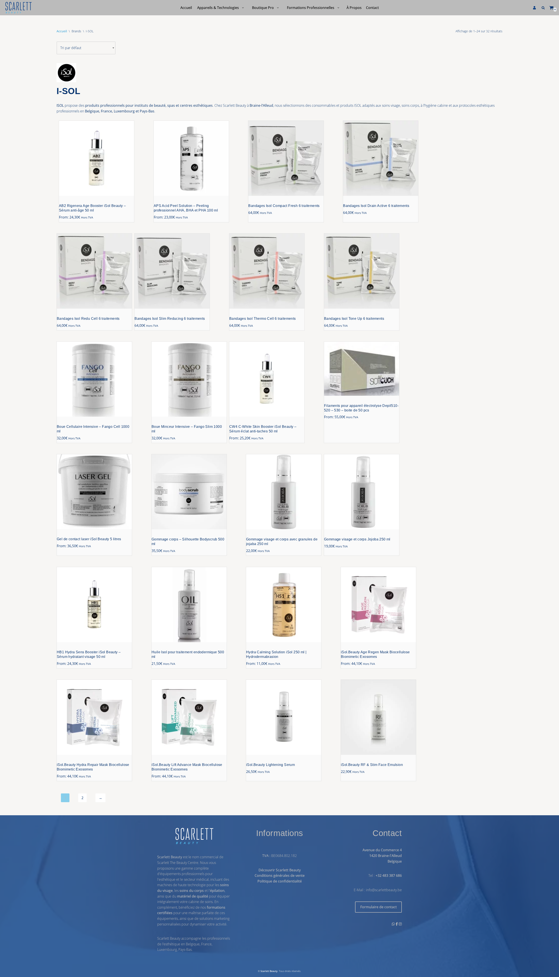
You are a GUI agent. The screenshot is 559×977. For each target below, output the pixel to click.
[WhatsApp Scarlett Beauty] (394, 924)
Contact (372, 7)
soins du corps (191, 890)
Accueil (186, 7)
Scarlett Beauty (269, 971)
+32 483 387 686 (389, 875)
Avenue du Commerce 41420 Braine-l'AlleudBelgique (382, 856)
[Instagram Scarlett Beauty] (400, 924)
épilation (217, 890)
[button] (243, 8)
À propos (354, 7)
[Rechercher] (543, 7)
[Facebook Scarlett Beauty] (397, 924)
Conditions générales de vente (280, 875)
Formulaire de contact (378, 907)
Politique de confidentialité (279, 881)
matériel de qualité (192, 896)
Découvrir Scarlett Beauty (280, 870)
